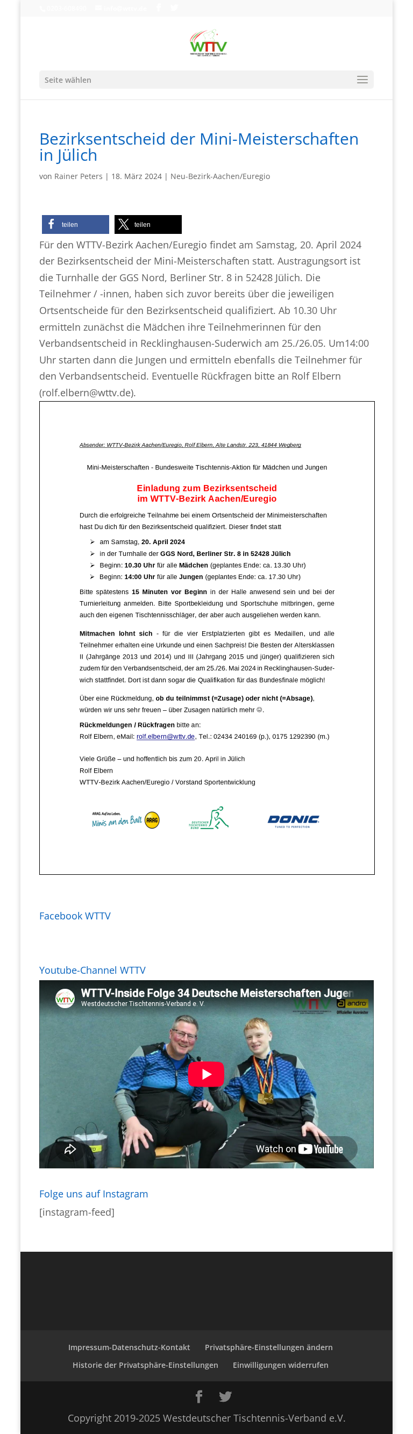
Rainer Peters (78, 176)
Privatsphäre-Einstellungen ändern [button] (269, 1347)
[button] (75, 224)
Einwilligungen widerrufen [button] (281, 1365)
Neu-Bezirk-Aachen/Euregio (220, 176)
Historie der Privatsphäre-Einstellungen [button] (145, 1365)
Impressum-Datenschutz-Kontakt (129, 1347)
